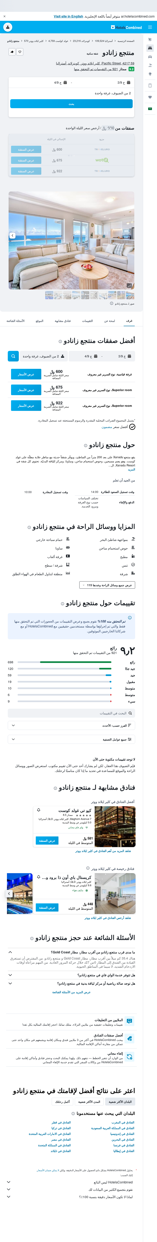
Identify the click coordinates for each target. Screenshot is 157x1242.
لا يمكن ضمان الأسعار (48, 1170)
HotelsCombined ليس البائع (113, 1182)
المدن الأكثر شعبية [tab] (89, 1102)
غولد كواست (61, 40)
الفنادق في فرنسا (123, 1145)
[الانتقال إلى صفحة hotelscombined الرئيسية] (126, 27)
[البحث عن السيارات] (150, 57)
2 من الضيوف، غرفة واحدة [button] (113, 93)
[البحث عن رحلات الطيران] (150, 40)
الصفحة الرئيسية (126, 40)
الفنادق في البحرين (123, 1139)
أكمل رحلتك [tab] (62, 1102)
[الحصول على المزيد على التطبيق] (150, 85)
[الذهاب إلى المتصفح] (150, 74)
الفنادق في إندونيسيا (122, 1134)
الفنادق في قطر (61, 1122)
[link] (103, 851)
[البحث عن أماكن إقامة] (150, 48)
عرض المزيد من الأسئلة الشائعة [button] (71, 992)
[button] (4, 16)
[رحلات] (150, 97)
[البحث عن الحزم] (150, 65)
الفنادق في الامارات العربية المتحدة (50, 1134)
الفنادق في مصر (61, 1139)
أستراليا (109, 40)
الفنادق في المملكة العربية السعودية (112, 1128)
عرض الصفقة (47, 840)
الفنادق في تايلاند (61, 1151)
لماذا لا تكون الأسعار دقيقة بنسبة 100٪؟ (106, 1196)
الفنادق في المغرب (123, 1122)
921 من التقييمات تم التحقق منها (96, 69)
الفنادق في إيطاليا (123, 1151)
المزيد (131, 469)
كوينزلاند (85, 40)
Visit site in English (68, 16)
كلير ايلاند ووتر (36, 40)
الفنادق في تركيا (61, 1128)
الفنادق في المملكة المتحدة (54, 1145)
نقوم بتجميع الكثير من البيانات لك (111, 1189)
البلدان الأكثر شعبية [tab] (120, 1102)
